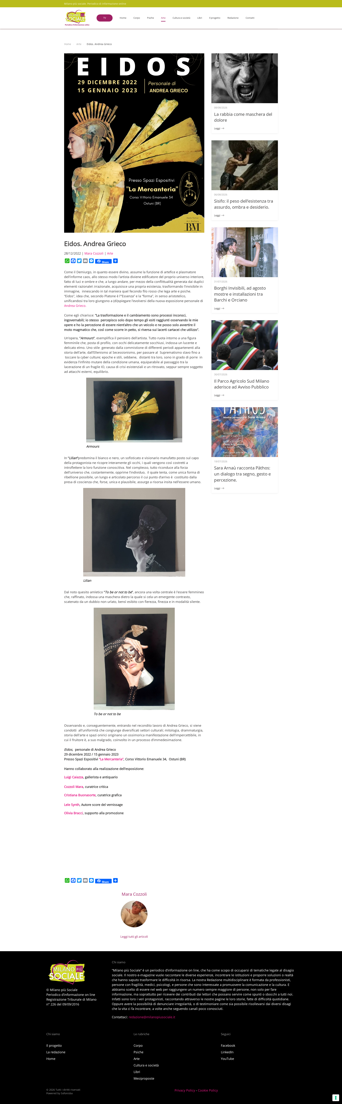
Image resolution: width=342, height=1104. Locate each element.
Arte (110, 253)
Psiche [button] (150, 17)
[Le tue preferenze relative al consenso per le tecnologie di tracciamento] (335, 1097)
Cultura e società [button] (181, 17)
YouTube (227, 1059)
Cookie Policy (208, 1090)
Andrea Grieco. (75, 305)
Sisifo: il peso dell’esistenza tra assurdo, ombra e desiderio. (243, 204)
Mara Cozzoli (93, 253)
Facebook (228, 1045)
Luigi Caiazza (73, 777)
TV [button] (104, 17)
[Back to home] (76, 18)
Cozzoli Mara (73, 787)
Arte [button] (163, 17)
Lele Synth (71, 804)
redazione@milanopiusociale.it (152, 1017)
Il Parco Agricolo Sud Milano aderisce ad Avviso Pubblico (241, 384)
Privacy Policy (185, 1090)
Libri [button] (199, 17)
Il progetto (214, 17)
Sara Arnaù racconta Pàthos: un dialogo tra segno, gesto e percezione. (242, 474)
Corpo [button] (136, 17)
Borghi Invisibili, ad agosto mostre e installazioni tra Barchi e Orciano (240, 294)
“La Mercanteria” (111, 759)
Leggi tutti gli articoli (134, 936)
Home (123, 17)
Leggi (217, 128)
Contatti (250, 17)
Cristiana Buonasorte (80, 795)
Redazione (233, 17)
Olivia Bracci (73, 813)
